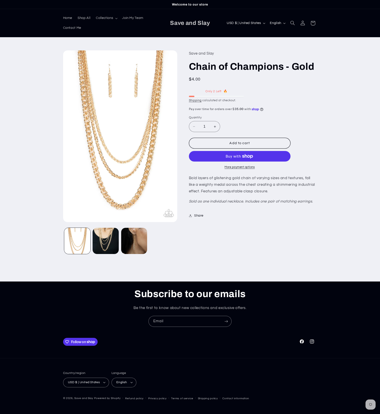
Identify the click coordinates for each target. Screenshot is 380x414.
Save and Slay (83, 398)
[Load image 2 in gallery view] (106, 241)
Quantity (195, 117)
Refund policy (134, 398)
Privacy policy (157, 398)
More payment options (240, 167)
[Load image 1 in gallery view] (77, 241)
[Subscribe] (226, 321)
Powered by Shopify (107, 398)
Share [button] (198, 215)
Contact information (235, 398)
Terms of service (182, 398)
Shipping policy (208, 398)
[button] (106, 18)
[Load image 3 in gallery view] (134, 241)
